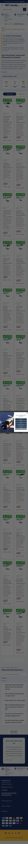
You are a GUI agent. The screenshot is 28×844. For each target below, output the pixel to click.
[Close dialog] (27, 413)
